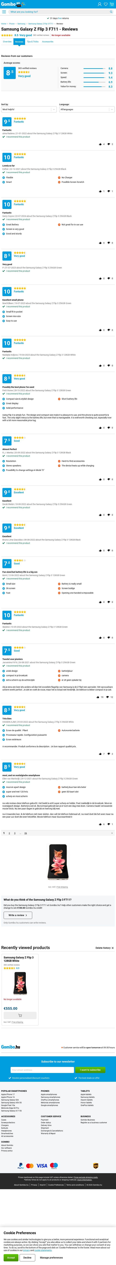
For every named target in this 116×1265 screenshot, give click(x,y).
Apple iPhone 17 (8, 1094)
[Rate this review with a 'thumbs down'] (108, 144)
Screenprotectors (8, 1123)
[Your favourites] (106, 4)
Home (3, 24)
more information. (84, 1180)
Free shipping (62, 887)
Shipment (45, 1128)
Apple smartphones (49, 1094)
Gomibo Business (88, 1120)
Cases (3, 1120)
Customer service (51, 1116)
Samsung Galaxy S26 (10, 1100)
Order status (46, 1123)
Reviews (59, 24)
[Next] (112, 833)
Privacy (34, 1185)
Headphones (6, 1131)
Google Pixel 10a (8, 1105)
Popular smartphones (14, 1091)
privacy (26, 1250)
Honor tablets (86, 1103)
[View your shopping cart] (112, 4)
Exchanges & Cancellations (52, 1131)
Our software (6, 1148)
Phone (11, 24)
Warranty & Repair (48, 1133)
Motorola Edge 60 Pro (10, 1108)
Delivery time (46, 1125)
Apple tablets (86, 1094)
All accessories (7, 1136)
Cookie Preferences (56, 1185)
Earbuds (4, 1128)
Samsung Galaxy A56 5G (11, 1103)
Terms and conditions (75, 1185)
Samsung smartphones (50, 1097)
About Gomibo (7, 1145)
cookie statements (43, 1250)
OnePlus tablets (87, 1105)
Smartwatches (7, 1133)
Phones (45, 1091)
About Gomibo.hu (21, 1185)
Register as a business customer (94, 1123)
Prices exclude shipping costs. (86, 1177)
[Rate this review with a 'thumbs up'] (100, 144)
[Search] (111, 11)
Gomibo (5, 1142)
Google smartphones (49, 1105)
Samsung (21, 24)
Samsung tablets (88, 1097)
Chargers (5, 1125)
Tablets (85, 1091)
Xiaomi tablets (87, 1100)
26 (25, 833)
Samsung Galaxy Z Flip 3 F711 (40, 24)
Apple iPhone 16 (8, 1097)
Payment (44, 1120)
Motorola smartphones (50, 1103)
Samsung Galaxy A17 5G (11, 1111)
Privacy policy (7, 1151)
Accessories (8, 1116)
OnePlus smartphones (50, 1100)
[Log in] (100, 4)
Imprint (43, 1185)
